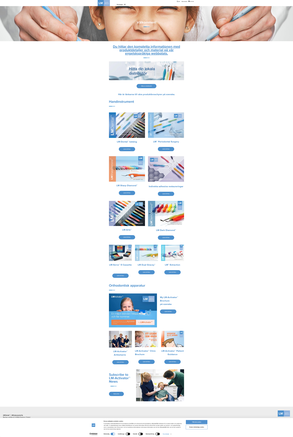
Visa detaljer (166, 434)
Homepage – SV (121, 4)
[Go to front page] (106, 3)
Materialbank (184, 1)
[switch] (128, 434)
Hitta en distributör (146, 86)
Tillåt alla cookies (196, 422)
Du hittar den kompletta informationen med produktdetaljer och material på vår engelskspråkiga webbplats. (146, 50)
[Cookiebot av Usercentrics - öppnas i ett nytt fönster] (93, 434)
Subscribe (116, 394)
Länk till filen (127, 149)
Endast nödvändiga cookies (196, 427)
